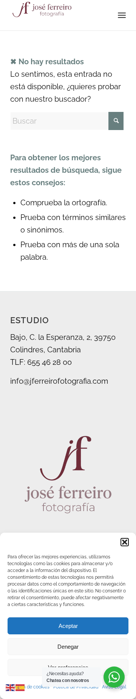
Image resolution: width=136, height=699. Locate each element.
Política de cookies (29, 687)
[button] (124, 542)
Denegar (68, 646)
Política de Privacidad (75, 687)
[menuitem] (122, 15)
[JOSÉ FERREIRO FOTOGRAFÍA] (56, 15)
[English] (10, 686)
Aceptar (68, 626)
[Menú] (122, 15)
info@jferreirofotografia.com (59, 381)
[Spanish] (20, 686)
